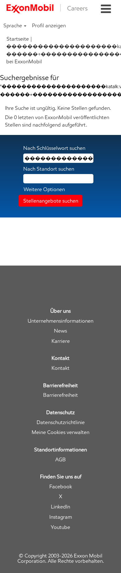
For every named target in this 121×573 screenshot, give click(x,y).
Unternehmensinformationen (60, 321)
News (60, 331)
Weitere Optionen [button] (44, 189)
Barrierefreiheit (60, 395)
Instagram (60, 517)
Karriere (61, 341)
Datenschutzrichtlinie (61, 422)
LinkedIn (60, 507)
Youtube (60, 527)
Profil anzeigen (49, 25)
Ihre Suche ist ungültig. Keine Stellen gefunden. (58, 108)
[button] (106, 9)
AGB (60, 460)
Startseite (18, 39)
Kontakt (60, 368)
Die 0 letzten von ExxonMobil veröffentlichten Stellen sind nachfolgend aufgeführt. (57, 121)
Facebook (60, 487)
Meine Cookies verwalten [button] (60, 432)
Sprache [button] (13, 25)
